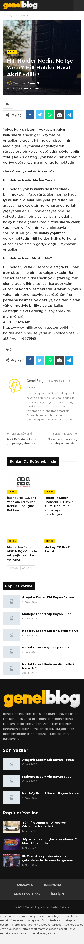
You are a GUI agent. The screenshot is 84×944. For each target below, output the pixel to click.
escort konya (67, 928)
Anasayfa (25, 885)
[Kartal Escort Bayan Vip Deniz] (11, 652)
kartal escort (55, 924)
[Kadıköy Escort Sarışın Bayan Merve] (11, 635)
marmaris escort (48, 928)
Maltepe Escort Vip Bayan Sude (46, 614)
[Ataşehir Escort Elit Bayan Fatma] (11, 601)
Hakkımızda (52, 885)
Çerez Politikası (27, 894)
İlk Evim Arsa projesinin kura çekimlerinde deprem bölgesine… (48, 858)
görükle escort (18, 920)
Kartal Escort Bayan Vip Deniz (45, 647)
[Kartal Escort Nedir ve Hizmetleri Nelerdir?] (11, 668)
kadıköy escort (73, 924)
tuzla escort (57, 920)
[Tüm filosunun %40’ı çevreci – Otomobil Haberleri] (11, 827)
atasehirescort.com (12, 916)
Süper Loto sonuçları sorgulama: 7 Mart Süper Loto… (49, 841)
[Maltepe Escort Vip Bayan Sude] (11, 618)
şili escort (23, 933)
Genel (12, 51)
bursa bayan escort (58, 916)
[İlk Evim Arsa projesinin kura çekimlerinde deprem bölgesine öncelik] (11, 860)
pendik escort (38, 924)
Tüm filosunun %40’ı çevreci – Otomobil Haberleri (45, 824)
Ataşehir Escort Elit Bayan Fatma (48, 597)
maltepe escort (19, 924)
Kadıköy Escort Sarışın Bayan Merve (50, 631)
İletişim (57, 894)
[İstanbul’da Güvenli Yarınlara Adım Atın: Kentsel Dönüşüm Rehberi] (23, 482)
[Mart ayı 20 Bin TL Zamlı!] (60, 531)
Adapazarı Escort (39, 920)
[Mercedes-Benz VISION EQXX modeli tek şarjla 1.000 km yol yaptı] (23, 531)
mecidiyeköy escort (43, 933)
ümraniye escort (35, 916)
